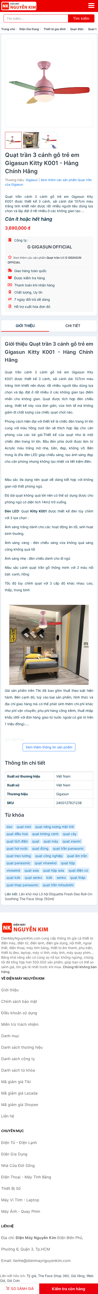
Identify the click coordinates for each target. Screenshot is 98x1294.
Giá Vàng (78, 1276)
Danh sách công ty (18, 1058)
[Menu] (91, 5)
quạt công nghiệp (49, 856)
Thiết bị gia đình (55, 29)
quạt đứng (40, 848)
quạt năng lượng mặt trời (54, 827)
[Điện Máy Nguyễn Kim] (25, 928)
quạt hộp (68, 863)
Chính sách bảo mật (19, 1001)
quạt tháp (77, 877)
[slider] (13, 140)
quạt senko (33, 877)
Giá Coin (13, 1280)
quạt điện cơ (78, 870)
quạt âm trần (77, 856)
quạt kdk (13, 877)
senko (61, 877)
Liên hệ (7, 1116)
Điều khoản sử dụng (19, 1012)
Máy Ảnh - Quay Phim (20, 1211)
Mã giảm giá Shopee (19, 1104)
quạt (35, 841)
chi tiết (72, 325)
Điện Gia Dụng (29, 29)
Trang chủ (8, 29)
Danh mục (10, 1035)
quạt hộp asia (53, 870)
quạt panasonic (18, 863)
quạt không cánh (45, 834)
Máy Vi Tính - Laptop (20, 1199)
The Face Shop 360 (53, 1276)
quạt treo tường (18, 856)
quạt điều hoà (17, 834)
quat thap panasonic (22, 885)
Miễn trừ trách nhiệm (20, 1024)
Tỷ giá (31, 1276)
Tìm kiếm (81, 18)
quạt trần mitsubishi (58, 885)
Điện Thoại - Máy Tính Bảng (26, 1177)
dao (9, 827)
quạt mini (24, 827)
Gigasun (32, 180)
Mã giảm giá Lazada (19, 1093)
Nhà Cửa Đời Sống (18, 1165)
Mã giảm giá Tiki (16, 1081)
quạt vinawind (46, 863)
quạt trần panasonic (68, 848)
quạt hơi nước (17, 848)
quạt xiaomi (72, 841)
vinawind (13, 870)
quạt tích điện (17, 841)
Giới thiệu (25, 325)
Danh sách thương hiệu (22, 1047)
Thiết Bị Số (11, 1188)
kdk (49, 877)
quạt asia (31, 870)
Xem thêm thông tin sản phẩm (49, 747)
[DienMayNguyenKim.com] (25, 6)
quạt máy (51, 841)
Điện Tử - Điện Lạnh (19, 1142)
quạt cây (70, 834)
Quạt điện (76, 29)
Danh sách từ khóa (18, 1070)
